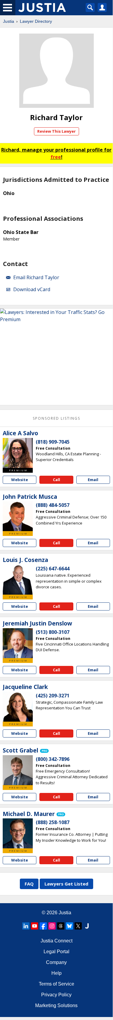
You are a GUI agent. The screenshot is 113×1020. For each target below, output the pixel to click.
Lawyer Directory (36, 21)
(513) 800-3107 (52, 632)
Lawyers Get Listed (66, 884)
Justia (8, 21)
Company (56, 962)
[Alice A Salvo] (18, 453)
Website (19, 479)
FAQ (29, 884)
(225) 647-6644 (52, 568)
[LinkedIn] (25, 926)
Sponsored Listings (56, 418)
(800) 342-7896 (52, 759)
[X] (78, 926)
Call (56, 479)
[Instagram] (52, 926)
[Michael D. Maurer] (18, 833)
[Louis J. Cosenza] (18, 580)
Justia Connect (56, 940)
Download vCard (31, 289)
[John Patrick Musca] (18, 516)
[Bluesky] (69, 926)
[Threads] (60, 926)
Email (93, 479)
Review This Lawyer (56, 131)
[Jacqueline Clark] (18, 707)
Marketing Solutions (56, 1005)
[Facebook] (43, 926)
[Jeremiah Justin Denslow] (18, 643)
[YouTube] (34, 926)
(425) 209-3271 (52, 695)
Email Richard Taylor (36, 277)
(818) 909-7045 (52, 442)
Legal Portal (56, 951)
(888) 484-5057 (52, 505)
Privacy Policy (56, 994)
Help (56, 973)
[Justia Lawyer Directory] (86, 926)
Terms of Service (56, 983)
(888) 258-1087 (52, 822)
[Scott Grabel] (18, 770)
